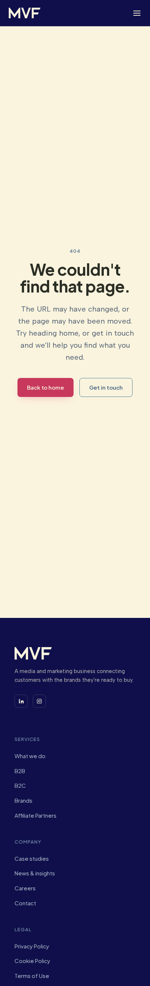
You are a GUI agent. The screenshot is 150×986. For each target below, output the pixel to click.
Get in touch (106, 387)
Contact (25, 902)
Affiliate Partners (35, 815)
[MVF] (24, 13)
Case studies (32, 858)
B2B (20, 770)
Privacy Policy (32, 946)
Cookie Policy (32, 960)
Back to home (45, 387)
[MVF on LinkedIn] (21, 701)
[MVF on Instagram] (39, 701)
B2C (20, 785)
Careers (25, 887)
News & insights (35, 873)
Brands (23, 800)
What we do (30, 755)
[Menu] (137, 13)
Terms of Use (32, 975)
